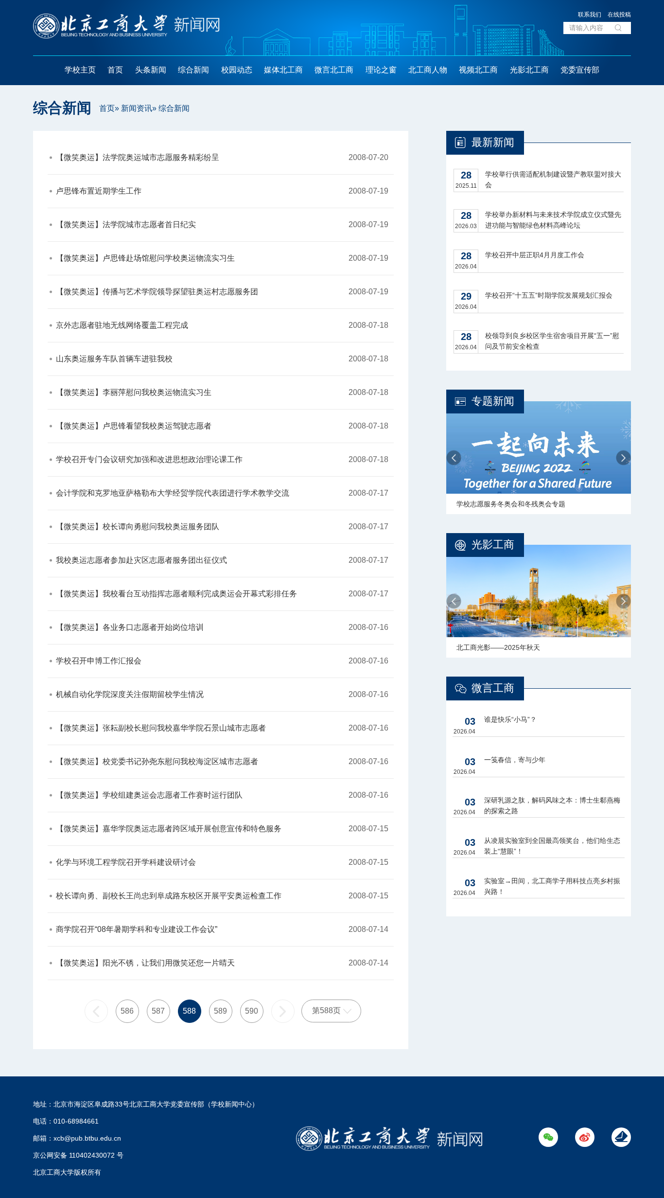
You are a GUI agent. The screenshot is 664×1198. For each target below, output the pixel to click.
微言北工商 (334, 70)
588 (189, 1011)
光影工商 (493, 544)
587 (158, 1011)
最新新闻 (493, 142)
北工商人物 (427, 70)
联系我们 (589, 14)
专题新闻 (493, 401)
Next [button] (623, 457)
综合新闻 (193, 70)
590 (251, 1011)
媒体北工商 (283, 70)
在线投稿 (619, 14)
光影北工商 (529, 70)
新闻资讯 (136, 108)
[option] (538, 457)
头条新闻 (150, 70)
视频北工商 (478, 70)
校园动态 (236, 70)
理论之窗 (381, 70)
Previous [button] (453, 457)
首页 (115, 70)
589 (220, 1011)
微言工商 (493, 688)
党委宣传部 (579, 70)
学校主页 (80, 70)
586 (127, 1011)
